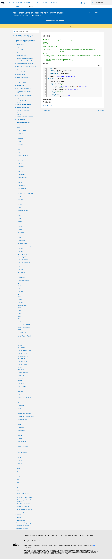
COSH (19, 288)
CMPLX (20, 221)
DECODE (20, 367)
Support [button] (19, 2)
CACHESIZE (21, 147)
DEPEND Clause (22, 386)
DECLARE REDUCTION (23, 356)
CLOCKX (20, 215)
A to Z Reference (21, 119)
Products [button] (11, 2)
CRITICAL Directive (22, 305)
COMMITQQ (21, 248)
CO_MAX (20, 226)
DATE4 (19, 330)
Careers (61, 535)
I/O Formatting (20, 85)
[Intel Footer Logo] (16, 544)
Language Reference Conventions (25, 58)
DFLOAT (20, 394)
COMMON (20, 251)
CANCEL (20, 152)
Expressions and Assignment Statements (26, 66)
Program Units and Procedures (24, 77)
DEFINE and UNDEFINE (23, 372)
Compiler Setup (19, 44)
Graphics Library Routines (23, 506)
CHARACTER (21, 199)
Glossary (19, 514)
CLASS (19, 207)
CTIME (19, 316)
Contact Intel (39, 535)
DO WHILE (20, 438)
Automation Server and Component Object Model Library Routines (25, 496)
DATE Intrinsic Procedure (24, 324)
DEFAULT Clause (22, 370)
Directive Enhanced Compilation (24, 95)
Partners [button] (46, 2)
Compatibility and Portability (22, 525)
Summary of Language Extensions (25, 116)
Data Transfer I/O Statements (24, 82)
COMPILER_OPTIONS (23, 254)
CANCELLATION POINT (23, 155)
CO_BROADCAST (22, 224)
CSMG (19, 313)
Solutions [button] (27, 2)
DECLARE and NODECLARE (24, 350)
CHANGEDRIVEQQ (22, 191)
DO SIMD (20, 435)
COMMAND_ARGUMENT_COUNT (26, 246)
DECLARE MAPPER (22, 353)
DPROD (20, 449)
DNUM (19, 424)
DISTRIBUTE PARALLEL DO (24, 413)
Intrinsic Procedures (21, 80)
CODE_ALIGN (21, 237)
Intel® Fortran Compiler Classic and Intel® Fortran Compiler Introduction (26, 41)
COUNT (20, 299)
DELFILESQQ (21, 383)
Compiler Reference (21, 47)
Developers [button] (37, 2)
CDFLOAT (20, 160)
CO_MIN (20, 229)
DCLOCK (20, 342)
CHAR (19, 196)
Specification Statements (23, 69)
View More (54, 20)
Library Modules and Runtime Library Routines (25, 113)
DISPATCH (20, 408)
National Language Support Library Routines (25, 500)
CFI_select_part (22, 182)
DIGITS (19, 400)
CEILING (20, 163)
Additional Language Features (24, 104)
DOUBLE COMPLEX (22, 444)
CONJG (20, 266)
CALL (19, 149)
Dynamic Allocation (21, 71)
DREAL (19, 457)
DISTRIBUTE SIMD (22, 422)
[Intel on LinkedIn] (32, 540)
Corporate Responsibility (71, 535)
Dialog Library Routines (22, 512)
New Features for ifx (21, 55)
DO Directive (21, 427)
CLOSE (19, 218)
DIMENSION (21, 405)
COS (19, 283)
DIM (19, 402)
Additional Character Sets (23, 107)
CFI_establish (21, 174)
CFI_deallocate (21, 171)
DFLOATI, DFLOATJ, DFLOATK (25, 397)
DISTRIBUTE (21, 411)
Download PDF (93, 13)
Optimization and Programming (23, 523)
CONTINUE (20, 275)
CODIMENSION (21, 240)
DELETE (20, 381)
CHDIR (19, 202)
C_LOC (19, 141)
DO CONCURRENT (22, 433)
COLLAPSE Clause (22, 243)
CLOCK (19, 213)
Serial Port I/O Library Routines (24, 509)
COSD (19, 286)
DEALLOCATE (21, 348)
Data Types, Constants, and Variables (25, 63)
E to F (18, 468)
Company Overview (29, 535)
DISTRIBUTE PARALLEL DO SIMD (26, 416)
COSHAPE (20, 291)
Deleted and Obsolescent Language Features (25, 101)
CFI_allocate (21, 169)
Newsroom (48, 535)
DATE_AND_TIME (22, 332)
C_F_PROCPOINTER (23, 136)
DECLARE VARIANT (22, 364)
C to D (18, 127)
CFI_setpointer (21, 185)
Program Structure (20, 520)
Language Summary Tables (23, 122)
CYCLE (19, 319)
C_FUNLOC (20, 138)
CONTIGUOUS (21, 272)
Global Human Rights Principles (75, 552)
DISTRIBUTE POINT (22, 419)
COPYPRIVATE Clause (23, 280)
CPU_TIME (20, 302)
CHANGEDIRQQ (22, 188)
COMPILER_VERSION (23, 257)
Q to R (18, 485)
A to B (18, 125)
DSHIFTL (20, 460)
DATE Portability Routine (24, 327)
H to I (18, 474)
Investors (54, 535)
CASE (19, 158)
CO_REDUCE (21, 232)
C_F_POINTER (21, 133)
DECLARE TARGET (22, 361)
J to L (18, 477)
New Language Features (22, 52)
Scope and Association (22, 98)
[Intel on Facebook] (25, 540)
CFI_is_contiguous (22, 177)
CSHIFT (20, 310)
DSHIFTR (20, 463)
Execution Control (21, 74)
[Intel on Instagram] (39, 540)
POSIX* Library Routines (23, 493)
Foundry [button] (54, 2)
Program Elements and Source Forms (25, 61)
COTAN (19, 294)
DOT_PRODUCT (22, 441)
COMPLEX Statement (23, 259)
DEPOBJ (20, 389)
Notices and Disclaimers (22, 528)
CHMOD (20, 204)
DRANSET (20, 455)
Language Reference (21, 50)
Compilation (19, 517)
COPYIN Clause (22, 277)
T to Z (18, 490)
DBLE (19, 339)
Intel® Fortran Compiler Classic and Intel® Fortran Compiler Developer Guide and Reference (24, 37)
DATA (19, 321)
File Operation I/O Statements (24, 88)
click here (66, 26)
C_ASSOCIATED (22, 130)
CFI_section (21, 180)
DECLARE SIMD (21, 359)
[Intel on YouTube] (35, 540)
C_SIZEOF (20, 144)
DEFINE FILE (21, 375)
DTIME (19, 466)
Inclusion (82, 535)
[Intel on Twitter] (28, 540)
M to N (18, 479)
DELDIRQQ (20, 378)
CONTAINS (20, 269)
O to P (18, 482)
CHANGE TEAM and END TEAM (25, 193)
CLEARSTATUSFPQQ (23, 210)
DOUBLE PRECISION (23, 446)
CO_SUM (20, 235)
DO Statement (21, 430)
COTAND (20, 297)
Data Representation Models (23, 110)
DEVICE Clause (21, 392)
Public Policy (89, 535)
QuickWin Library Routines (23, 503)
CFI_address (21, 166)
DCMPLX (20, 345)
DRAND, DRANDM (22, 452)
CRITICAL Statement (23, 308)
